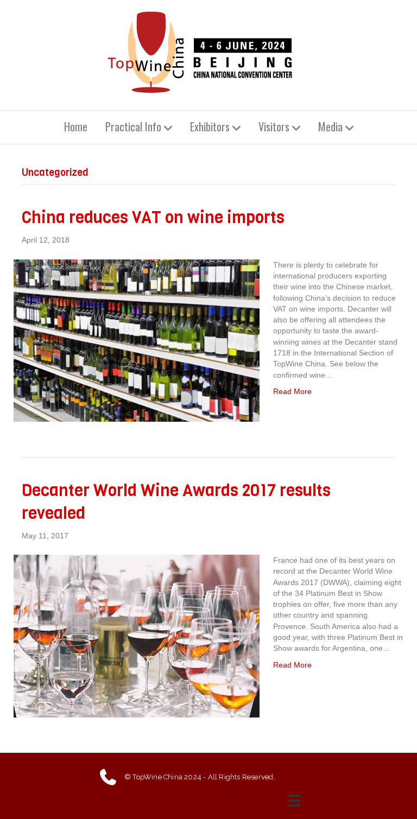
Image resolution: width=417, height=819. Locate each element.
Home (75, 126)
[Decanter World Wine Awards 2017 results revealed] (137, 635)
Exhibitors (210, 126)
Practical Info (133, 126)
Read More (292, 391)
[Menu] (297, 801)
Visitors (273, 126)
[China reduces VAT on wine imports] (137, 339)
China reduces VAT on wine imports (153, 217)
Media (330, 126)
